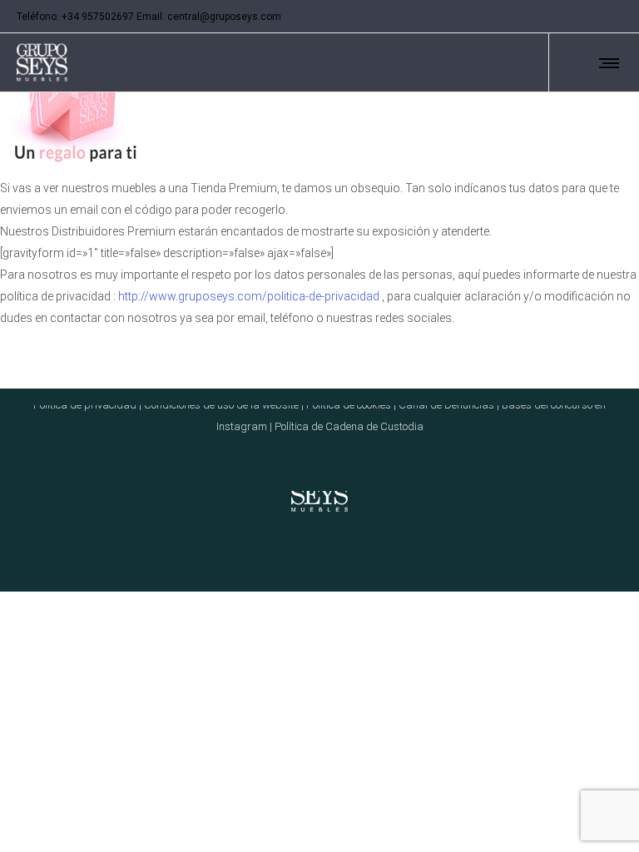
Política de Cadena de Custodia (349, 426)
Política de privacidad (84, 405)
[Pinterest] (596, 16)
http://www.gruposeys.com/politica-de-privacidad (248, 296)
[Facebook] (552, 16)
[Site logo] (42, 62)
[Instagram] (574, 16)
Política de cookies (348, 405)
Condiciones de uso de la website (221, 405)
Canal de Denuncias (446, 405)
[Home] (319, 491)
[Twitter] (617, 16)
